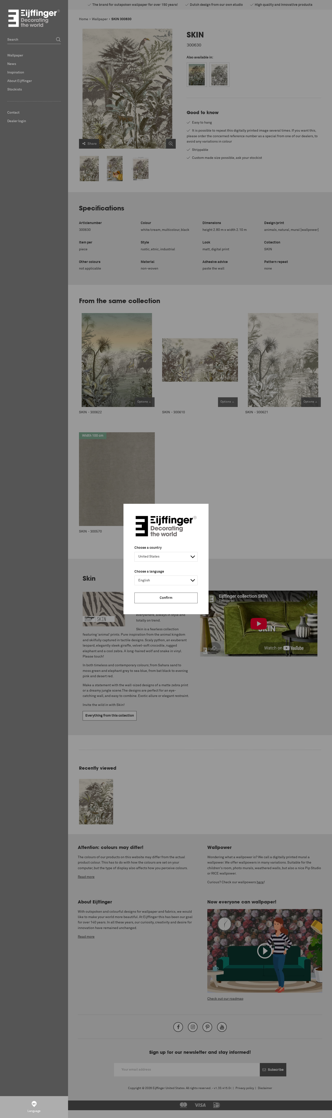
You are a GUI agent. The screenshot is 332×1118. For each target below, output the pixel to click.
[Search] (58, 40)
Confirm (166, 598)
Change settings (25, 1111)
